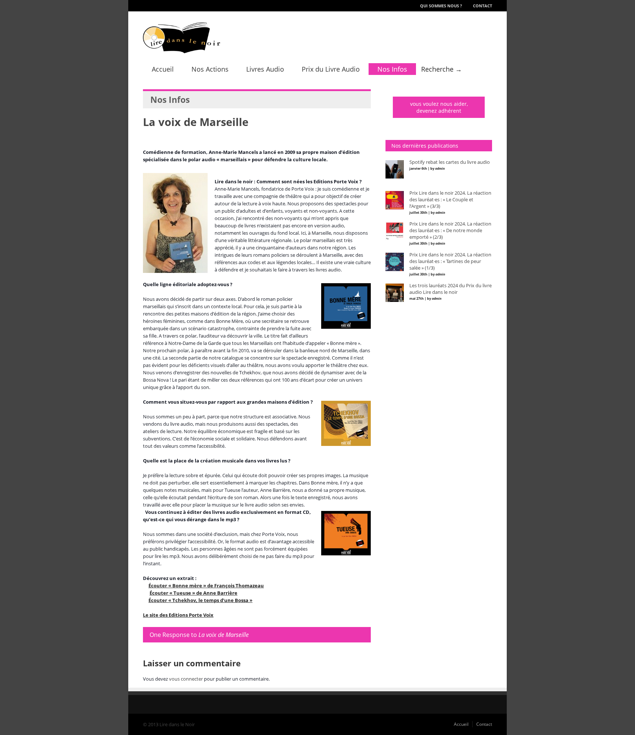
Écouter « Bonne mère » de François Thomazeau (206, 585)
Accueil (163, 69)
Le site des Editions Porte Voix (178, 615)
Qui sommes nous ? (441, 5)
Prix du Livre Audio (331, 69)
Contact (482, 5)
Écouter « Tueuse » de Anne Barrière (193, 593)
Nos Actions (210, 69)
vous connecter (186, 678)
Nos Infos (392, 69)
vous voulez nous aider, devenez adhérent (439, 107)
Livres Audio (265, 69)
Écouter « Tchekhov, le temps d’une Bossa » (200, 600)
